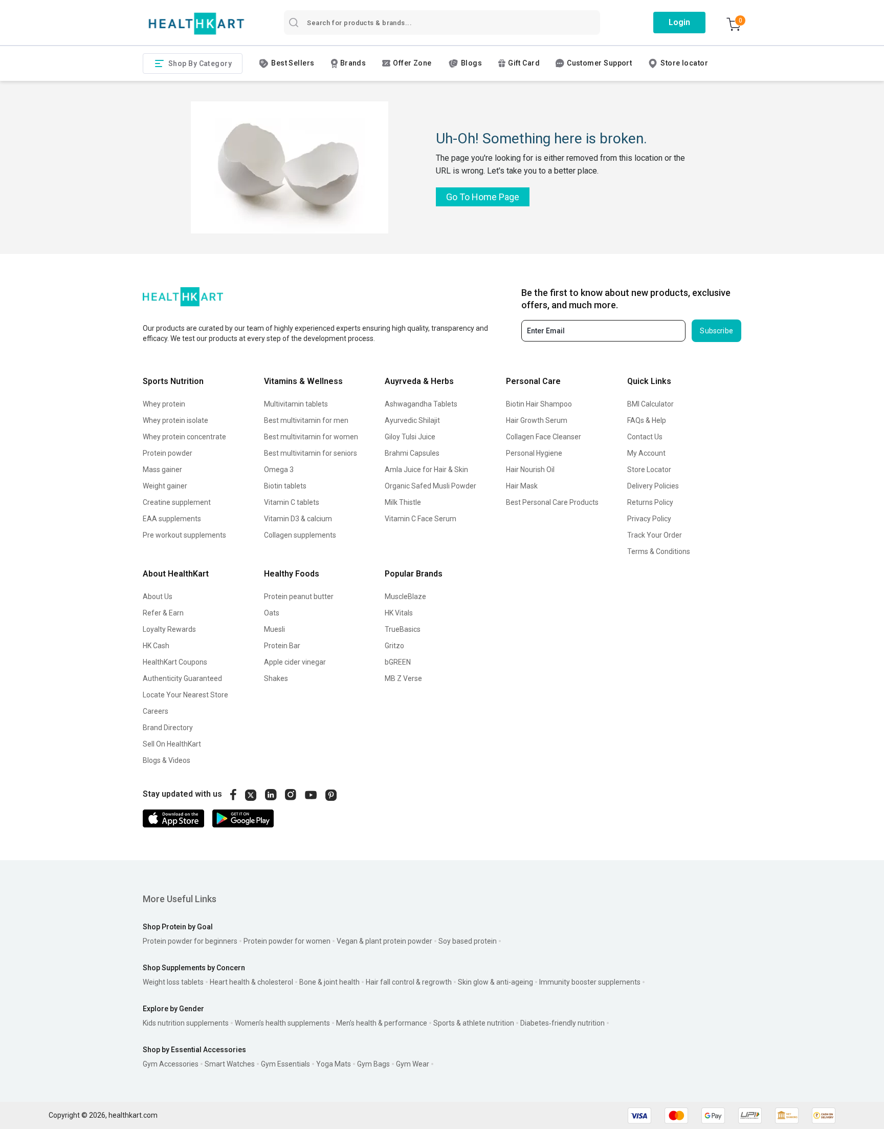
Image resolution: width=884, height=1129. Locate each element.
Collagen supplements (300, 535)
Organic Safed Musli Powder (430, 486)
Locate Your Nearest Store (185, 695)
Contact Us (644, 437)
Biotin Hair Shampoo (539, 404)
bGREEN (398, 662)
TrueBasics (403, 629)
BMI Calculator (650, 404)
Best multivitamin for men (306, 420)
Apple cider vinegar (295, 662)
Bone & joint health (329, 982)
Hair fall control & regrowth (409, 982)
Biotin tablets (285, 486)
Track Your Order (654, 535)
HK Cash (156, 646)
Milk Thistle (403, 502)
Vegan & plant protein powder (384, 941)
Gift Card (524, 63)
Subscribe (716, 331)
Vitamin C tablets (291, 502)
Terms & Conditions (658, 551)
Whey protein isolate (175, 420)
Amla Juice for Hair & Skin (426, 469)
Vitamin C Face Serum (420, 519)
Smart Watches (230, 1064)
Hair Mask (522, 486)
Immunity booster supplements (589, 982)
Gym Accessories (170, 1064)
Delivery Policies (653, 486)
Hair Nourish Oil (530, 469)
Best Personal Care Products (552, 502)
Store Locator (649, 469)
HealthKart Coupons (175, 662)
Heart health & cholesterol (251, 982)
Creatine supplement (177, 502)
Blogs (471, 63)
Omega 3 (279, 469)
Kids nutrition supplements (186, 1023)
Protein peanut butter (299, 596)
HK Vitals (399, 613)
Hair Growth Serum (536, 420)
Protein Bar (282, 646)
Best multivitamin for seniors (310, 453)
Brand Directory (168, 727)
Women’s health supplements (282, 1023)
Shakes (276, 678)
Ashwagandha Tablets (421, 404)
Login (679, 22)
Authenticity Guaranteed (182, 678)
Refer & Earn (163, 613)
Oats (271, 613)
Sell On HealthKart (172, 744)
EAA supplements (172, 519)
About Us (157, 596)
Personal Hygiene (534, 453)
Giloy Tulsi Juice (410, 437)
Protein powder (167, 453)
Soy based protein (467, 941)
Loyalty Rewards (169, 629)
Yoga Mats (333, 1064)
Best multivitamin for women (311, 437)
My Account (646, 453)
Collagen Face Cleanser (543, 437)
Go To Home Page (482, 196)
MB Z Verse (403, 678)
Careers (155, 711)
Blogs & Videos (166, 760)
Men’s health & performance (381, 1023)
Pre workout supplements (184, 535)
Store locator (684, 63)
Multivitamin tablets (296, 404)
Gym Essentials (285, 1064)
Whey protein (164, 404)
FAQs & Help (646, 420)
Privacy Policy (649, 519)
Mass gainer (162, 469)
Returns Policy (650, 502)
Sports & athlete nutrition (473, 1023)
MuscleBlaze (405, 596)
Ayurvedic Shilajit (412, 420)
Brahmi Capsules (412, 453)
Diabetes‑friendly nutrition (562, 1023)
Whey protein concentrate (184, 437)
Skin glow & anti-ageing (495, 982)
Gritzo (394, 646)
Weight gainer (165, 486)
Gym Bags (373, 1064)
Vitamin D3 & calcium (298, 519)
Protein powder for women (287, 941)
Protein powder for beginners (190, 941)
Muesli (274, 629)
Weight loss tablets (173, 982)
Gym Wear (412, 1064)
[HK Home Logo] (196, 23)
